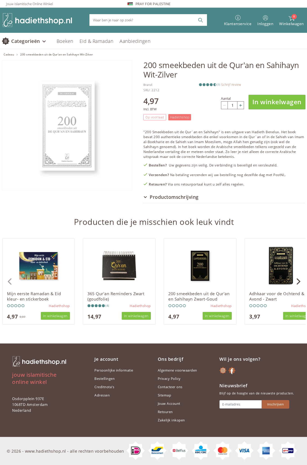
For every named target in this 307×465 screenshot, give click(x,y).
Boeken (65, 41)
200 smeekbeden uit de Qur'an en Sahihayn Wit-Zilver (56, 54)
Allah (237, 142)
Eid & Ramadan (96, 41)
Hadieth (258, 132)
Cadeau (9, 54)
